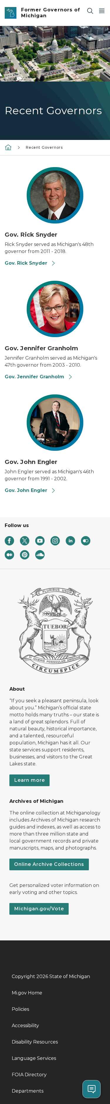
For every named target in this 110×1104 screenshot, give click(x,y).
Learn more (29, 780)
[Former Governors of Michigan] (8, 147)
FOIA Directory (29, 1074)
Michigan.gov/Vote (39, 908)
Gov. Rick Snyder (27, 263)
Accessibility (25, 1025)
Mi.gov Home (27, 993)
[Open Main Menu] (101, 10)
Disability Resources (35, 1042)
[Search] (90, 10)
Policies (20, 1009)
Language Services (34, 1058)
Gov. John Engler (27, 490)
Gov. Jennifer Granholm (35, 376)
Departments (27, 1091)
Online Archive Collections (49, 864)
